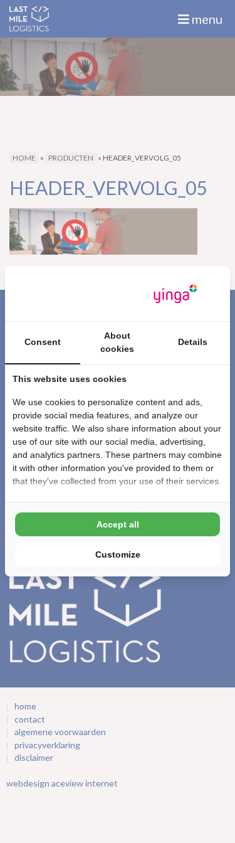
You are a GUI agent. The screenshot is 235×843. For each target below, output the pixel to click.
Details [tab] (192, 342)
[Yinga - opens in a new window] (175, 294)
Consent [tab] (42, 342)
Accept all (118, 524)
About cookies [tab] (117, 342)
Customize (117, 554)
